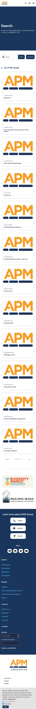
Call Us (20, 520)
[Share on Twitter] (21, 551)
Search (21, 57)
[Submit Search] (18, 636)
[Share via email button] (26, 551)
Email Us (20, 528)
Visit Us (20, 536)
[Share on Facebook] (10, 551)
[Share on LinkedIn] (15, 551)
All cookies (7, 704)
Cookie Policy (12, 699)
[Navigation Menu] (33, 3)
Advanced (30, 57)
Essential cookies (9, 701)
